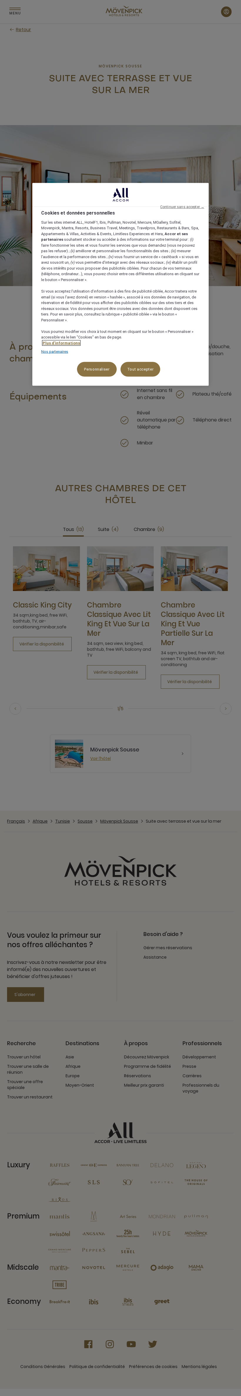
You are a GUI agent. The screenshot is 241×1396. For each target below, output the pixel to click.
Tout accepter (140, 369)
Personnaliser (96, 369)
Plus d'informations (61, 343)
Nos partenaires (54, 351)
